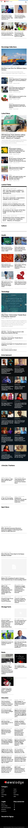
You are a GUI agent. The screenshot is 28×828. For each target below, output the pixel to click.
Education (3, 708)
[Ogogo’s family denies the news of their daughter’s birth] (21, 379)
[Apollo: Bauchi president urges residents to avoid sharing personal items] (21, 275)
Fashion (2, 477)
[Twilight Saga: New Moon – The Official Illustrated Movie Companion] (7, 681)
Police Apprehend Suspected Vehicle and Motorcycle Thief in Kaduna (17, 106)
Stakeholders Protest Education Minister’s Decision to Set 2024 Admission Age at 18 (20, 759)
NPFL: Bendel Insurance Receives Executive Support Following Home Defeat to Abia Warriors (11, 530)
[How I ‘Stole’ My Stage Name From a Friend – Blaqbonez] (21, 414)
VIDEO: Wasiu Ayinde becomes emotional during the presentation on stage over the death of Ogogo (7, 439)
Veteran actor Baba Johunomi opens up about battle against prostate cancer (20, 370)
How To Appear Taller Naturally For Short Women (7, 480)
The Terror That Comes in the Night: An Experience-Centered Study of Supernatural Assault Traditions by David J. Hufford (7, 669)
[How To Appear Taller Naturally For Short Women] (7, 471)
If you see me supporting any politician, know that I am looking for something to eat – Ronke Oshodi (20, 405)
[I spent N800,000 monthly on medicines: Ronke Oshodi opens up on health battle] (7, 448)
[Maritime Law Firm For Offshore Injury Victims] (14, 57)
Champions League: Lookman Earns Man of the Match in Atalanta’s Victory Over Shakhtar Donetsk (20, 589)
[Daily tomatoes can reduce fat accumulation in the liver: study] (7, 258)
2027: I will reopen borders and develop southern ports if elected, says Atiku (17, 178)
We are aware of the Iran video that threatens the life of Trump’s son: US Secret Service (17, 160)
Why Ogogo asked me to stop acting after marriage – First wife (7, 404)
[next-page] (4, 775)
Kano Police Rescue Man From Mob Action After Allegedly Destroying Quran (17, 89)
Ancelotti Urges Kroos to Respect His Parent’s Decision (7, 600)
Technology (3, 313)
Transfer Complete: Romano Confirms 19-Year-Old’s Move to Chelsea (20, 600)
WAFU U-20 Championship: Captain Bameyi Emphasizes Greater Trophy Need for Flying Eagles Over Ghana (6, 589)
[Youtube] (14, 810)
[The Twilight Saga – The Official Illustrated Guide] (21, 658)
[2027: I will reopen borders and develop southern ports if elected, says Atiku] (4, 178)
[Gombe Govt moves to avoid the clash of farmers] (7, 634)
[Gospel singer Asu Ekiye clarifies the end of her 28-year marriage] (21, 448)
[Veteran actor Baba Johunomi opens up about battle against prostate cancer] (21, 362)
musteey (11, 66)
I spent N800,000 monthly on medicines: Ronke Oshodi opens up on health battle (6, 456)
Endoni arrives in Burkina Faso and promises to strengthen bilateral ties (7, 34)
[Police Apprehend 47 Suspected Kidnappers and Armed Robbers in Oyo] (4, 80)
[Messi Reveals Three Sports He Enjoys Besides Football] (14, 542)
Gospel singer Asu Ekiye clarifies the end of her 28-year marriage (20, 456)
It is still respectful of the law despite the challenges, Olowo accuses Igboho (20, 622)
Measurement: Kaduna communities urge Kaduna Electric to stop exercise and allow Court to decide (17, 150)
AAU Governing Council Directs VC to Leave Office (7, 723)
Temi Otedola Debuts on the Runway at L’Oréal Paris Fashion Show (20, 481)
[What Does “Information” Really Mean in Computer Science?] (14, 302)
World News (3, 31)
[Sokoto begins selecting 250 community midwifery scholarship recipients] (21, 258)
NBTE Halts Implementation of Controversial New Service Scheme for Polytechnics (20, 770)
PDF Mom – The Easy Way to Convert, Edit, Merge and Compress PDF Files (12, 332)
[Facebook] (14, 804)
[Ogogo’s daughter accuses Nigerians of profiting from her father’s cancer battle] (21, 430)
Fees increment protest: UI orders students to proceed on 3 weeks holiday (7, 703)
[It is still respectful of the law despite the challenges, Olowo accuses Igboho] (21, 613)
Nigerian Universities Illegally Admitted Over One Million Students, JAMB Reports (20, 742)
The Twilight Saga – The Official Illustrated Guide (21, 667)
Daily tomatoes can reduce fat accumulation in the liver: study (7, 266)
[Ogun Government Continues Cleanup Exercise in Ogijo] (4, 169)
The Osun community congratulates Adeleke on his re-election (20, 17)
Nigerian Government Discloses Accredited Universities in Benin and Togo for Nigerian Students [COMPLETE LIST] (20, 713)
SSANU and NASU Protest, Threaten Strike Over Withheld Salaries (20, 723)
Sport (2, 526)
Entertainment (4, 366)
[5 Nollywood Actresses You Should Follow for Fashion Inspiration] (21, 490)
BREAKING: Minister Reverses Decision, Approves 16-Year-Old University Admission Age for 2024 (7, 760)
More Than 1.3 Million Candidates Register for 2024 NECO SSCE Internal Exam (7, 742)
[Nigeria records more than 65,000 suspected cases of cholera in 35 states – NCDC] (7, 241)
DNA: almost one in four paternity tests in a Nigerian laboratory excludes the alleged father (7, 284)
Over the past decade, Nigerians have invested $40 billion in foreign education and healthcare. (21, 644)
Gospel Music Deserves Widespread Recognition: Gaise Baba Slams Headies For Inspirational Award (7, 371)
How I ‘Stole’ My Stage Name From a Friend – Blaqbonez (20, 422)
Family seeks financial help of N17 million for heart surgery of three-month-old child (20, 249)
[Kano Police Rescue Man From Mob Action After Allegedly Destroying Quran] (4, 89)
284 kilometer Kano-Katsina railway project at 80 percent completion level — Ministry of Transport (13, 136)
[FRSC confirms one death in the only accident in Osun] (4, 98)
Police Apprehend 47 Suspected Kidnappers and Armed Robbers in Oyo (17, 80)
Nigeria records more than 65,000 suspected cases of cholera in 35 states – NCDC (7, 249)
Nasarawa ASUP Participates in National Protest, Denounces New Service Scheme (19, 732)
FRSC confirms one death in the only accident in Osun (17, 97)
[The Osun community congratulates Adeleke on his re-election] (21, 9)
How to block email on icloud (9, 350)
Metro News (11, 77)
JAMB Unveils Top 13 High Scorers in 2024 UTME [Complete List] (7, 751)
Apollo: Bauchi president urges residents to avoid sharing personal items (20, 283)
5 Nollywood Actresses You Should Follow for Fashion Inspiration (20, 500)
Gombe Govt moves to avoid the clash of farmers (7, 643)
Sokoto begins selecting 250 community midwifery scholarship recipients (20, 266)
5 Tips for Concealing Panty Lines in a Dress (7, 498)
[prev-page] (2, 775)
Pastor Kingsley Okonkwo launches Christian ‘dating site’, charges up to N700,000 (7, 388)
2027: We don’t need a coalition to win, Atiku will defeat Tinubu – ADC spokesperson (7, 17)
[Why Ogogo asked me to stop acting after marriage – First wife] (7, 396)
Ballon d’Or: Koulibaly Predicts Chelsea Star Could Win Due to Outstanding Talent (13, 579)
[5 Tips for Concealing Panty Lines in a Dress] (7, 490)
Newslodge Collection (5, 66)
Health (2, 263)
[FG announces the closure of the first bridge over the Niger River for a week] (21, 26)
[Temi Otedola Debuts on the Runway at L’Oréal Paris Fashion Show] (21, 471)
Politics (2, 14)
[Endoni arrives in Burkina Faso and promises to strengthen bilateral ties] (7, 26)
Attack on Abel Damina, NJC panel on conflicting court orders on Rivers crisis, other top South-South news (7, 624)
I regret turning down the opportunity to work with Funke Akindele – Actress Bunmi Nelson (7, 422)
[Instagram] (14, 806)
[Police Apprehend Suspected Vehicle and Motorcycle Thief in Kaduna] (4, 106)
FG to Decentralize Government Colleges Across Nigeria (7, 711)
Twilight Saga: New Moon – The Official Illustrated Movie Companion (6, 690)
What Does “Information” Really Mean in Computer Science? (13, 315)
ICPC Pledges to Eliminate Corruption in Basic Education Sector (20, 703)
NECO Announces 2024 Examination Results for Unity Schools (6, 732)
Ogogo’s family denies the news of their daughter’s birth (20, 387)
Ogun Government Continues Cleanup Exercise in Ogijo (17, 168)
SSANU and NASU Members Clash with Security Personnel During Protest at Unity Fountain (6, 770)
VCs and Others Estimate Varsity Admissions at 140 (19, 751)
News (16, 14)
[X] (14, 808)
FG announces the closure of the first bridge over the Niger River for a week (20, 34)
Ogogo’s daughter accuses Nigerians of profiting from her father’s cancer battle (20, 439)
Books (2, 664)
